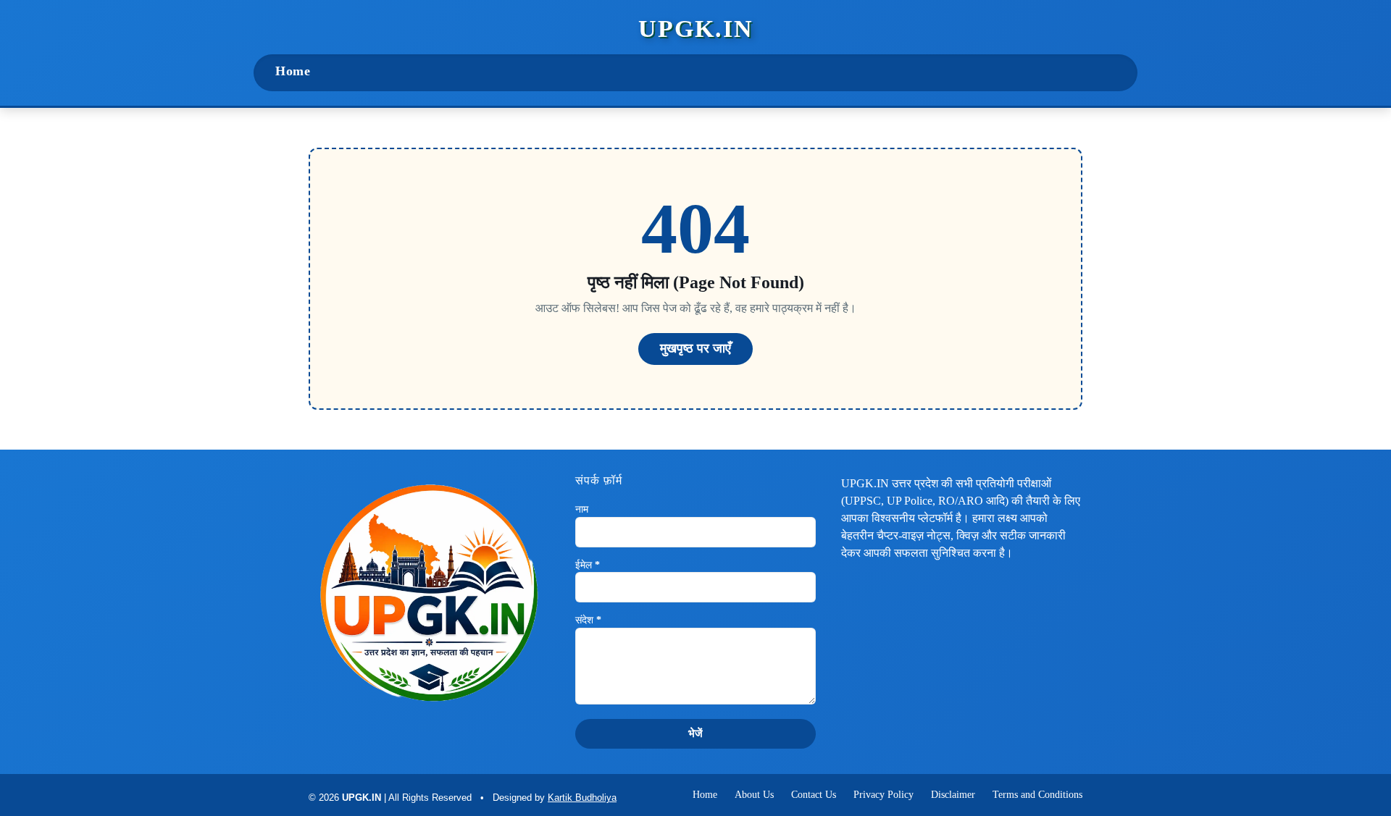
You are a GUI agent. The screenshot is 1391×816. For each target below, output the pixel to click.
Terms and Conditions (1037, 794)
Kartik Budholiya (582, 797)
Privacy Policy (883, 794)
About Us (754, 794)
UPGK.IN (695, 29)
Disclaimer (953, 794)
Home (292, 71)
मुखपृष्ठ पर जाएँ (695, 348)
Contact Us (813, 794)
